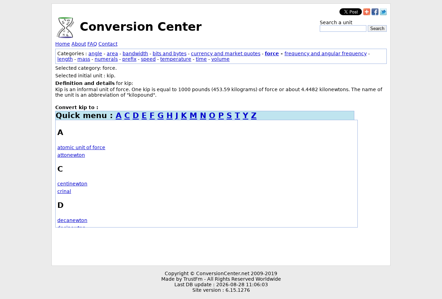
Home (62, 44)
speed (148, 59)
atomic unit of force (81, 147)
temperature (175, 59)
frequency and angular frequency (326, 53)
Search (377, 28)
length (65, 59)
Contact (107, 44)
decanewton (72, 220)
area (112, 53)
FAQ (92, 44)
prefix (129, 59)
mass (83, 59)
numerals (106, 59)
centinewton (72, 183)
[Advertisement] (221, 246)
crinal (64, 191)
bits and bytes (169, 53)
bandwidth (135, 53)
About (78, 44)
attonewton (71, 155)
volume (220, 59)
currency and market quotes (225, 53)
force (272, 53)
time (201, 59)
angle (95, 53)
